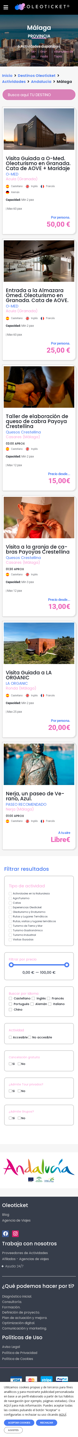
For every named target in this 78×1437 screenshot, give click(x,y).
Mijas (33, 54)
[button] (5, 7)
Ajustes (13, 1430)
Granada (44, 54)
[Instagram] (15, 1233)
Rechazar (46, 1422)
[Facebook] (5, 1233)
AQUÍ (62, 1414)
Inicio (7, 75)
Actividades (14, 81)
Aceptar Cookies (19, 1422)
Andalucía (41, 81)
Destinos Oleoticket (37, 75)
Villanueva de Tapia (63, 54)
